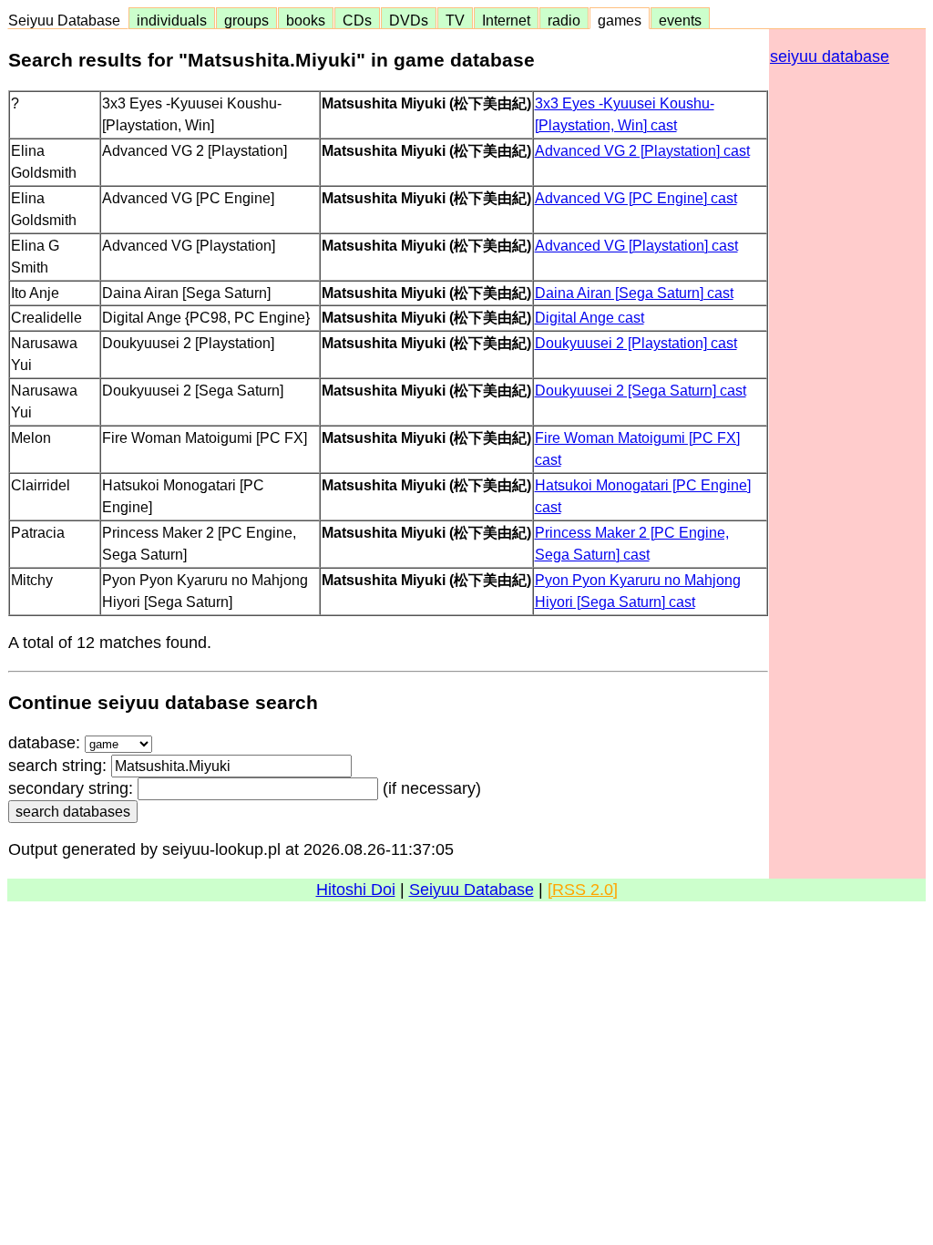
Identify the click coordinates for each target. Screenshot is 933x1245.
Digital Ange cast (589, 317)
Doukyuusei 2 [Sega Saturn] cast (640, 390)
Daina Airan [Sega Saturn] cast (634, 292)
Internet (506, 20)
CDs (357, 20)
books (306, 20)
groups (246, 20)
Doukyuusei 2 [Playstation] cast (636, 342)
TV (455, 20)
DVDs (409, 20)
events (680, 20)
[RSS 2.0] (583, 889)
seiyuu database (829, 56)
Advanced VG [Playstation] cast (636, 245)
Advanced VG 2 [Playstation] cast (642, 150)
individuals (171, 20)
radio (564, 20)
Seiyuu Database (68, 20)
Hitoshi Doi (355, 889)
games (619, 20)
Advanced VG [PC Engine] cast (636, 198)
